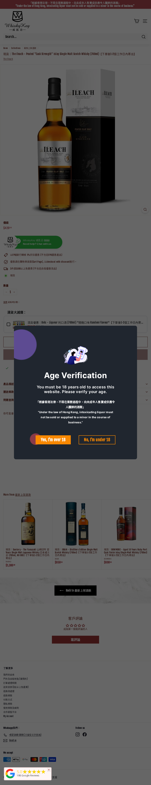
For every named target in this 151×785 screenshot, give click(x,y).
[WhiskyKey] (10, 778)
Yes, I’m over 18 (53, 439)
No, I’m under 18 (97, 439)
